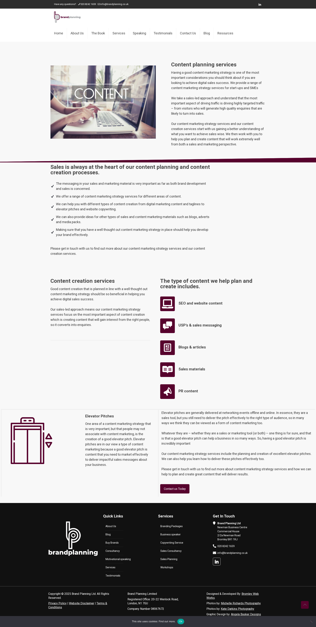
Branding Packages (171, 526)
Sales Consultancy (171, 550)
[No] (311, 621)
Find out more (167, 621)
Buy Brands (112, 542)
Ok (181, 621)
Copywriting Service (171, 542)
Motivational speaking (118, 559)
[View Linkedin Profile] (217, 561)
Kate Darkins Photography (237, 609)
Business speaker (170, 534)
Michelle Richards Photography (241, 603)
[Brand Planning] (67, 17)
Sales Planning (168, 559)
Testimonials (113, 575)
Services (110, 567)
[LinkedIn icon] (259, 4)
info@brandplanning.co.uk (114, 4)
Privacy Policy (57, 603)
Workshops (166, 567)
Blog (108, 534)
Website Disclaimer (81, 603)
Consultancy (113, 550)
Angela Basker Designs (246, 614)
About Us (111, 526)
